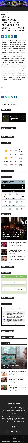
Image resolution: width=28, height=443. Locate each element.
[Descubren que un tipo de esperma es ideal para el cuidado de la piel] (4, 373)
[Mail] (16, 431)
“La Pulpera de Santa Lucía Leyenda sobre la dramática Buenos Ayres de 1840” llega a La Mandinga (17, 244)
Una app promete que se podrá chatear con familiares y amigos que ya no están (17, 387)
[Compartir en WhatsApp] (9, 36)
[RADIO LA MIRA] (14, 3)
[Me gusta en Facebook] (12, 36)
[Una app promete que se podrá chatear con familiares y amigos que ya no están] (4, 387)
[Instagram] (12, 431)
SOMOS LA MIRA (20, 437)
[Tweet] (6, 36)
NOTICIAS (14, 437)
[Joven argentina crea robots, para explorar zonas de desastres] (14, 357)
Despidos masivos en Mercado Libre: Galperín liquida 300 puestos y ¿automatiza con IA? (17, 379)
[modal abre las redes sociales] (15, 36)
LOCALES (7, 12)
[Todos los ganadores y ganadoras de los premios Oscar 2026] (4, 252)
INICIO (4, 437)
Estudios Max (23, 441)
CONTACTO (14, 438)
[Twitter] (20, 431)
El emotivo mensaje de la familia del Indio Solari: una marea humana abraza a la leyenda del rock (13, 234)
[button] (2, 9)
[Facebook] (7, 431)
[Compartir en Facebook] (2, 36)
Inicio (2, 12)
